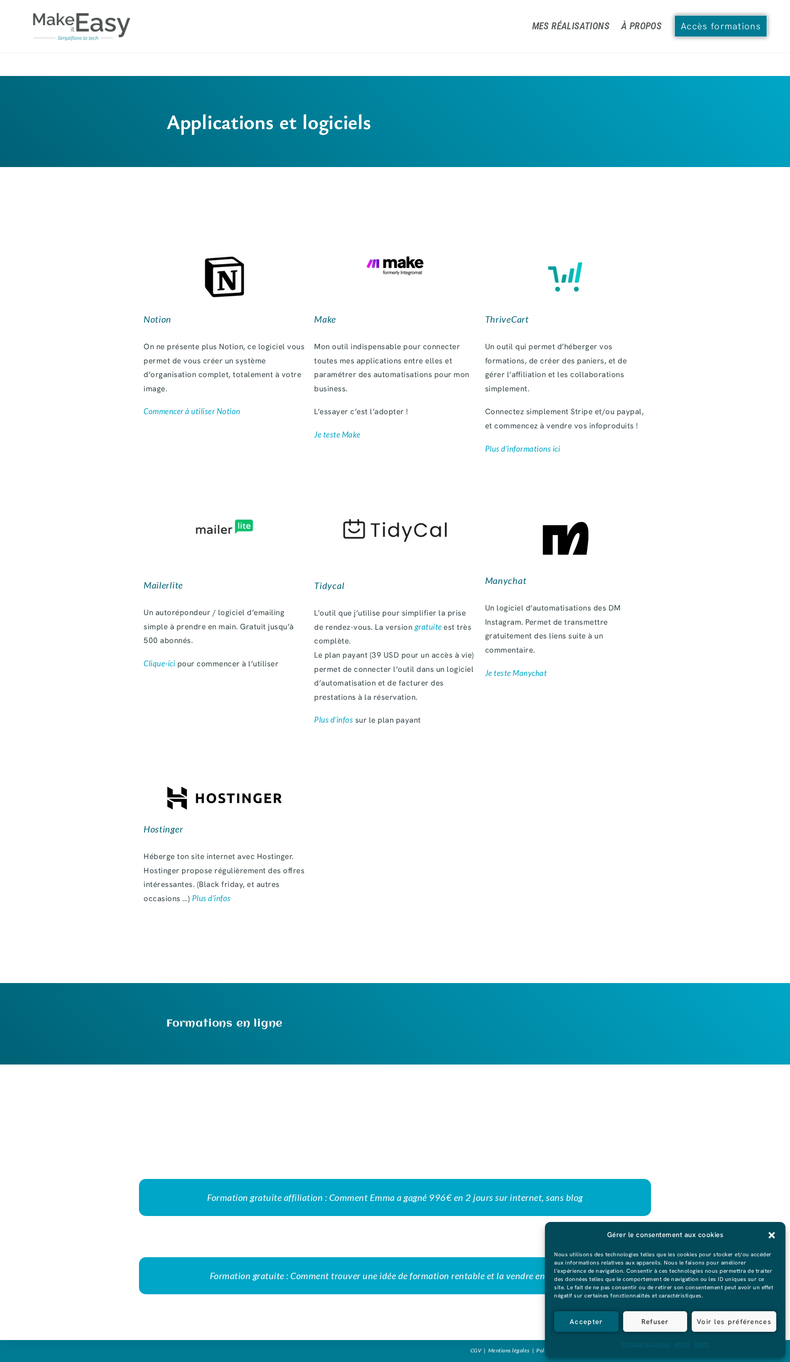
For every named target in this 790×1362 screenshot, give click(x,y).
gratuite (429, 627)
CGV (476, 1350)
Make (325, 318)
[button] (771, 1235)
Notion (157, 318)
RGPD (682, 1343)
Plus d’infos (333, 719)
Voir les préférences (734, 1321)
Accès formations (721, 26)
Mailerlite (163, 584)
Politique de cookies (646, 1343)
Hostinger (163, 828)
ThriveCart (507, 318)
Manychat (506, 580)
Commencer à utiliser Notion (192, 411)
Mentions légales (509, 1350)
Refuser (655, 1321)
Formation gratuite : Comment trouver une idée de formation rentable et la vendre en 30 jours (395, 1275)
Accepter (586, 1321)
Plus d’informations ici (522, 449)
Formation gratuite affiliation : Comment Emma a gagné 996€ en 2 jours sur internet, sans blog (395, 1197)
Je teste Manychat (516, 673)
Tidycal (329, 585)
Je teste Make (337, 434)
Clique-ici (159, 663)
